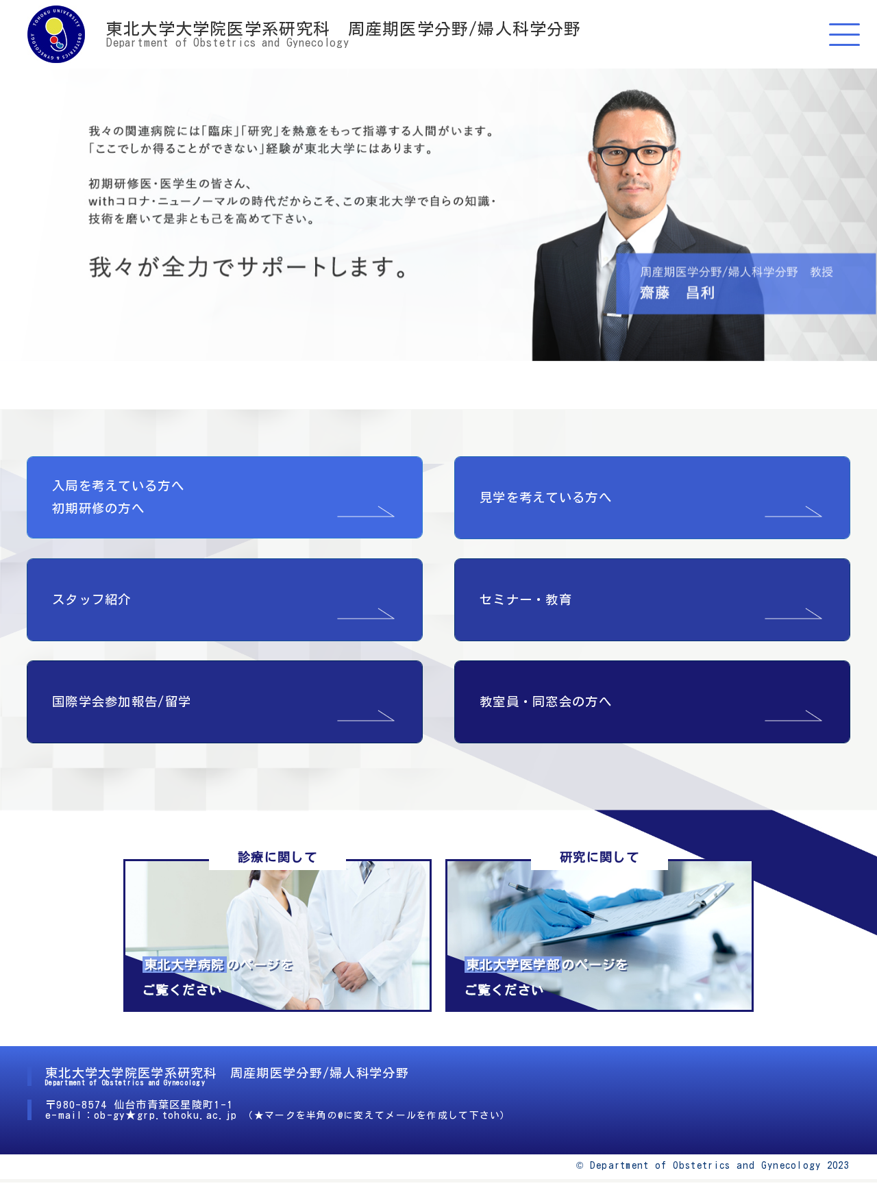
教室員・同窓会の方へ (546, 701)
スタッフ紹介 (92, 599)
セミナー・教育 (526, 599)
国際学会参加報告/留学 (121, 701)
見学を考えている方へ (546, 497)
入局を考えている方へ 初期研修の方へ (118, 497)
